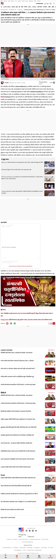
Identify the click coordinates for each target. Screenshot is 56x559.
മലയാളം (31, 1)
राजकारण (45, 6)
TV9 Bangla (29, 547)
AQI (48, 3)
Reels (29, 6)
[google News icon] (11, 323)
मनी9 (35, 1)
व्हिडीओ (3, 393)
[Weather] (45, 3)
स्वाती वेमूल (7, 82)
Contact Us (9, 539)
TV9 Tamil (50, 547)
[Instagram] (33, 531)
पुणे (19, 6)
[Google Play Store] (23, 536)
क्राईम (49, 6)
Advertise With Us (23, 539)
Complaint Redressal (35, 539)
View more (50, 350)
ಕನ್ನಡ (9, 1)
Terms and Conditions (27, 542)
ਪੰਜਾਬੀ (23, 1)
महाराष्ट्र (13, 6)
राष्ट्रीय (53, 6)
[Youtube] (36, 531)
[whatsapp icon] (15, 323)
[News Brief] (39, 3)
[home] (1, 6)
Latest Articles (6, 350)
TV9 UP (25, 550)
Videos (34, 6)
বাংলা (16, 1)
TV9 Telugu (15, 547)
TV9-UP (38, 1)
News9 (5, 1)
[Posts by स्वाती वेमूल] (2, 82)
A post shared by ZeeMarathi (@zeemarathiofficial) (20, 266)
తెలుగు (12, 1)
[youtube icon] (7, 323)
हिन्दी (2, 1)
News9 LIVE (31, 550)
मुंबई (17, 6)
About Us (15, 539)
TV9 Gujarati (36, 547)
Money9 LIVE (38, 550)
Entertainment (12, 9)
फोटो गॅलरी (39, 6)
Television (20, 9)
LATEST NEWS (6, 6)
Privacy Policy (44, 539)
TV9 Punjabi (44, 547)
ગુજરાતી (19, 1)
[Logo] (2, 3)
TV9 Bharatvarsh (6, 547)
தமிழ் (27, 1)
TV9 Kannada (22, 547)
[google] (44, 82)
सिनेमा (25, 6)
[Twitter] (30, 531)
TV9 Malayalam (18, 550)
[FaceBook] (26, 531)
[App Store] (32, 537)
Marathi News (4, 9)
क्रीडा (22, 6)
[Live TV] (50, 3)
